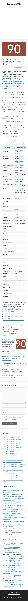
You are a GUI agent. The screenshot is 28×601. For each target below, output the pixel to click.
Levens (8, 83)
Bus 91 (16, 151)
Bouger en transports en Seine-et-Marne (14, 478)
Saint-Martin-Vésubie (10, 86)
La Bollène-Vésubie (9, 85)
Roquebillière (21, 85)
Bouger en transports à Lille (10, 443)
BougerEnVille (6, 365)
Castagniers (13, 79)
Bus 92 (21, 151)
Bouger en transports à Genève (11, 441)
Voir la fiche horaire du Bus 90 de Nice (12, 97)
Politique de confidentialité (14, 594)
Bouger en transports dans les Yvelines (13, 473)
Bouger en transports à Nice (11, 369)
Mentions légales (14, 592)
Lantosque (21, 83)
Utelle (14, 83)
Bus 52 (16, 161)
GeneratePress (14, 598)
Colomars (5, 79)
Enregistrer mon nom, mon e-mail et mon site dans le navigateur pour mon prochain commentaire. (15, 417)
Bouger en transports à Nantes (11, 449)
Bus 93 (16, 209)
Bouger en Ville (14, 4)
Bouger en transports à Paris (10, 453)
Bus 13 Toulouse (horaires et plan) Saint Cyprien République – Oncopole (13, 560)
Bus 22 (16, 150)
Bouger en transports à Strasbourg (12, 460)
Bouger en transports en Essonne (12, 476)
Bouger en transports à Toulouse (12, 462)
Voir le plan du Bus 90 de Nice (10, 136)
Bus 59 (21, 150)
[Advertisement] (14, 24)
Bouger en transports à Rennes (11, 458)
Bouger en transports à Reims (11, 455)
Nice (20, 78)
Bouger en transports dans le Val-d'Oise (14, 464)
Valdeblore (5, 88)
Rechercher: (14, 140)
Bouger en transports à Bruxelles (12, 439)
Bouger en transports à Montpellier (12, 447)
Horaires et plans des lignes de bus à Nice (13, 356)
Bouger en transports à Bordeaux (12, 437)
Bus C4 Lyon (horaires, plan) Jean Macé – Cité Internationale (12, 571)
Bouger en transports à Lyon (10, 445)
